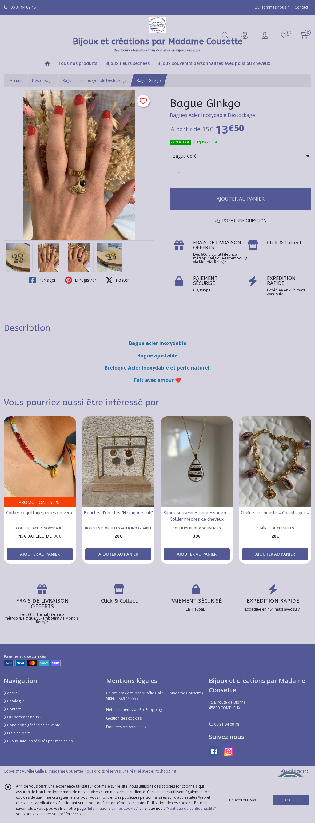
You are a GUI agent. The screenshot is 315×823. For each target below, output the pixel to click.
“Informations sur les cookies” (112, 808)
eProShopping (163, 771)
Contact (301, 7)
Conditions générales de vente (33, 725)
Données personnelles (126, 726)
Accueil (16, 80)
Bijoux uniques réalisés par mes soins (39, 741)
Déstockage (42, 80)
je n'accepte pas (242, 800)
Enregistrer (85, 280)
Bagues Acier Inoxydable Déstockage (212, 115)
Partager (46, 280)
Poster (121, 280)
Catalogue (15, 701)
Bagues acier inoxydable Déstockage (94, 80)
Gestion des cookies (124, 718)
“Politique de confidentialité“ (191, 808)
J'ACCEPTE (291, 800)
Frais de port (18, 733)
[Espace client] (264, 35)
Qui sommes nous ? (23, 717)
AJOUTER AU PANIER (241, 198)
